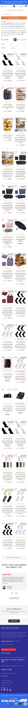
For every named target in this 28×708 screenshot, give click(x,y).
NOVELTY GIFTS (9, 14)
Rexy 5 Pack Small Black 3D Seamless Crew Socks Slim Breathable (7, 544)
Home (2, 14)
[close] (26, 2)
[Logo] (14, 6)
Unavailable (7, 68)
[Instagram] (7, 690)
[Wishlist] (22, 6)
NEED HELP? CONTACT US (9, 649)
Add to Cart (20, 339)
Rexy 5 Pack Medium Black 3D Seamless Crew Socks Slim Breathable (20, 346)
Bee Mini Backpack (7, 137)
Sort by (3, 47)
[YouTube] (10, 690)
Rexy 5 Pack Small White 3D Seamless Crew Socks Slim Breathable (20, 544)
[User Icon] (20, 6)
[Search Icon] (5, 6)
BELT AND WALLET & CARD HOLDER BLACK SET (7, 410)
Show (2, 44)
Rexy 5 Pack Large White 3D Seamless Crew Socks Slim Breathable (7, 346)
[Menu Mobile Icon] (2, 6)
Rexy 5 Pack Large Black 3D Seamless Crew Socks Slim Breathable (20, 312)
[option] (14, 10)
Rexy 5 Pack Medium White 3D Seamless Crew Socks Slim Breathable (20, 378)
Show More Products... (14, 557)
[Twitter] (4, 690)
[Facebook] (1, 690)
